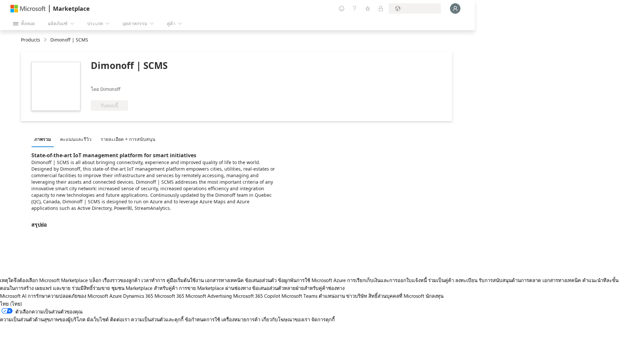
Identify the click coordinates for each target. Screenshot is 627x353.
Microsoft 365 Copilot (256, 296)
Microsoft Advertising (208, 296)
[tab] (44, 139)
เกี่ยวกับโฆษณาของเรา (286, 319)
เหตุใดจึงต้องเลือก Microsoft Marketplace (44, 280)
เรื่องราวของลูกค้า (121, 280)
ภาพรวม (42, 139)
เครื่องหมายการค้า (240, 319)
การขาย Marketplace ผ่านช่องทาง (215, 288)
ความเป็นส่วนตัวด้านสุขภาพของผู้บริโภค (43, 319)
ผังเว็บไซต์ (98, 319)
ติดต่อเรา (120, 319)
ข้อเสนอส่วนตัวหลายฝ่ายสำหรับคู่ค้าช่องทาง (298, 288)
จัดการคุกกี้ (323, 319)
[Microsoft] (28, 8)
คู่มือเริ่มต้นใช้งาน (185, 280)
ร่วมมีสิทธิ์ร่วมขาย (91, 288)
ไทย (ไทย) (11, 303)
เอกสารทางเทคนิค (224, 280)
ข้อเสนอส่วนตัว (261, 280)
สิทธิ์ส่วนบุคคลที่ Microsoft (396, 296)
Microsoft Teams (299, 296)
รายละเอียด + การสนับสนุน (128, 139)
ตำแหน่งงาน (332, 296)
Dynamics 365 (138, 296)
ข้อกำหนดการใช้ (202, 319)
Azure (115, 296)
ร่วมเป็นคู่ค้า (441, 280)
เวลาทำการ (153, 280)
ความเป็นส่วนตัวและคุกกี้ (157, 319)
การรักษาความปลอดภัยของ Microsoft (68, 296)
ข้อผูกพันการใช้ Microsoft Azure (312, 280)
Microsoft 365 (169, 296)
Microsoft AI (13, 296)
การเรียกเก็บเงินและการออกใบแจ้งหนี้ (387, 280)
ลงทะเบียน (466, 280)
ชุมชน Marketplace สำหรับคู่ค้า (144, 288)
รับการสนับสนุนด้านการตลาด (510, 280)
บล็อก (95, 280)
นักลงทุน (434, 296)
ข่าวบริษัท (356, 296)
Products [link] (30, 40)
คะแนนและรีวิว (75, 139)
